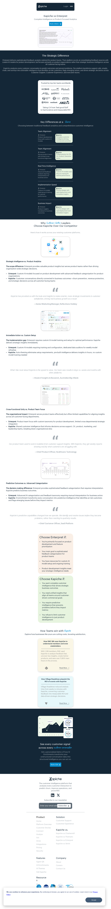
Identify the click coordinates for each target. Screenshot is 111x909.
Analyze (39, 834)
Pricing (39, 847)
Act (37, 838)
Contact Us (60, 869)
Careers (59, 865)
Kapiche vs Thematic (64, 837)
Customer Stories (43, 828)
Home (38, 821)
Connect (39, 831)
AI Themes (40, 868)
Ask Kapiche (41, 872)
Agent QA (41, 862)
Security (39, 851)
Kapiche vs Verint (63, 844)
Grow (38, 841)
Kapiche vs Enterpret (64, 840)
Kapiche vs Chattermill (65, 833)
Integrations (41, 844)
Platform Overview (44, 824)
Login (66, 6)
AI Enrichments (42, 865)
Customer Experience (65, 824)
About (58, 862)
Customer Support (63, 821)
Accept (93, 900)
